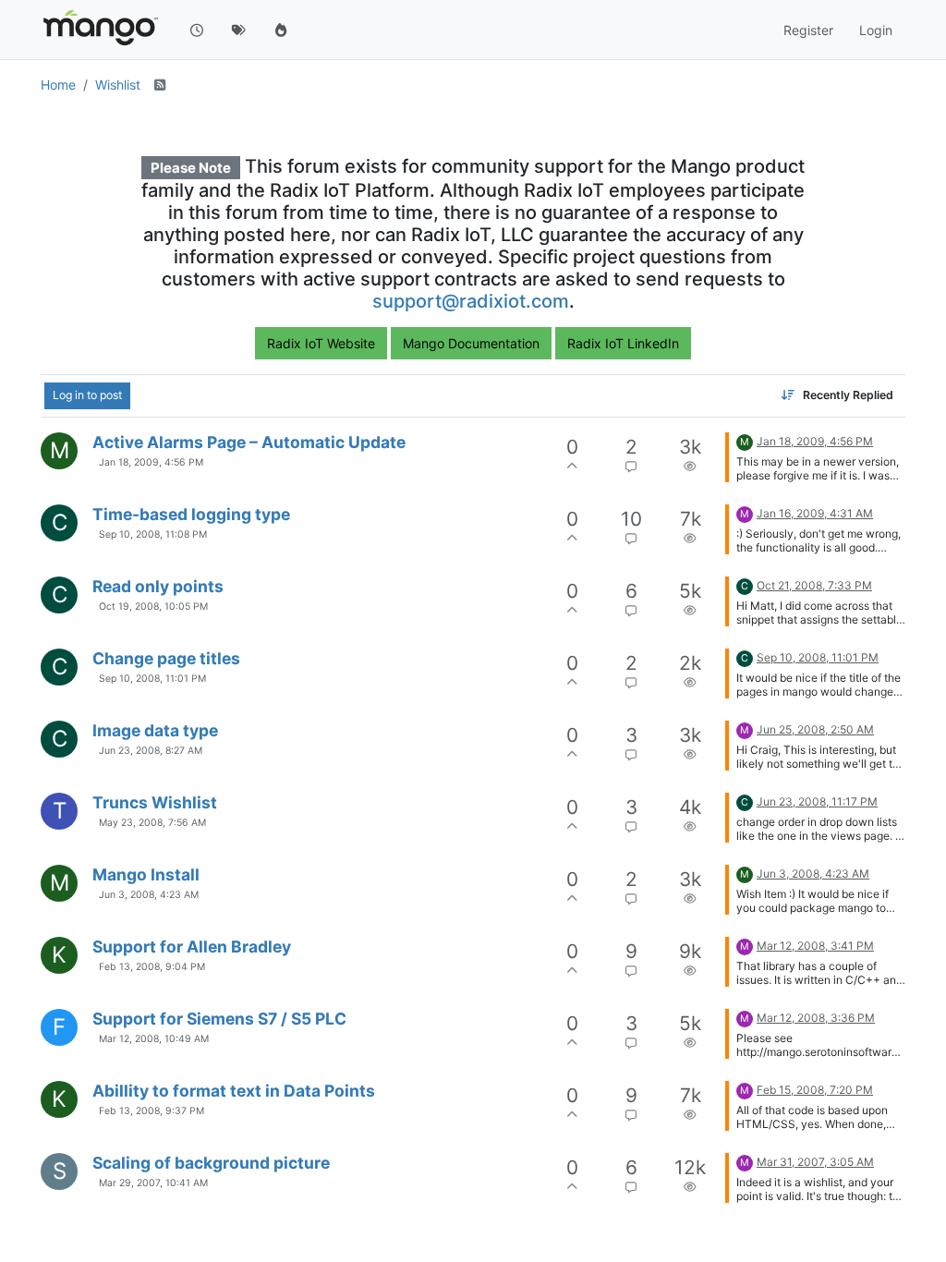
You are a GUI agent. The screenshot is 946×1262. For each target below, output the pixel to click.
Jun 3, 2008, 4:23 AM (149, 895)
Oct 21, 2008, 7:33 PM (814, 585)
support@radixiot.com (470, 301)
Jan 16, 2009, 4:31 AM (815, 513)
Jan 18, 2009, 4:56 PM (151, 462)
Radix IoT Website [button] (321, 343)
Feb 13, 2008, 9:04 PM (152, 967)
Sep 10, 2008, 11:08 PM (153, 534)
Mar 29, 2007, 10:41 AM (153, 1183)
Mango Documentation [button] (471, 343)
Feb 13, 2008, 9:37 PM (151, 1111)
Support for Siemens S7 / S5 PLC (219, 1018)
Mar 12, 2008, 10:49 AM (154, 1039)
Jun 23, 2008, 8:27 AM (150, 751)
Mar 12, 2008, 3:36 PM (816, 1018)
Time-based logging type (191, 514)
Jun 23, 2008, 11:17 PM (817, 801)
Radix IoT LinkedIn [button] (623, 343)
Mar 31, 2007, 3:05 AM (815, 1162)
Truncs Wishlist (154, 802)
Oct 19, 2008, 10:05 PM (153, 607)
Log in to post (87, 395)
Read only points (158, 586)
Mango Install (146, 874)
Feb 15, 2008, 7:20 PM (815, 1090)
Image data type (155, 730)
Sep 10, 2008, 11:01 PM (152, 679)
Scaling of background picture (211, 1162)
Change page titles (166, 658)
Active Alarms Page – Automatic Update (249, 442)
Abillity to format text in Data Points (233, 1090)
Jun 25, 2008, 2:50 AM (815, 729)
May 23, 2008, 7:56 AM (152, 823)
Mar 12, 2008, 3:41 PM (815, 946)
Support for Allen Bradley (191, 946)
